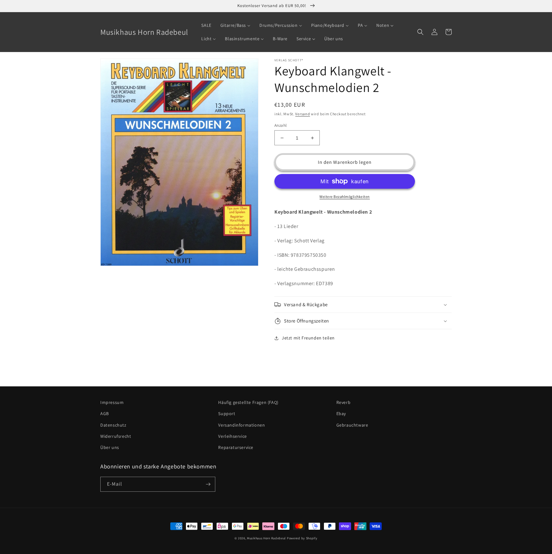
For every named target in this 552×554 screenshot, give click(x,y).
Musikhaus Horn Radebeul (266, 538)
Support (226, 413)
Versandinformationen (241, 425)
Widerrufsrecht (115, 436)
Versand (302, 113)
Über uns (109, 447)
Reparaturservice (235, 447)
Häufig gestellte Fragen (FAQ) (248, 402)
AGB (104, 413)
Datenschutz (113, 425)
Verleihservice (232, 436)
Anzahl (280, 125)
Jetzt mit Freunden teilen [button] (308, 338)
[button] (420, 32)
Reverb (343, 402)
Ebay (341, 413)
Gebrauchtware (352, 425)
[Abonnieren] (208, 484)
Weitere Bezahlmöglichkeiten (344, 196)
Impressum (112, 402)
